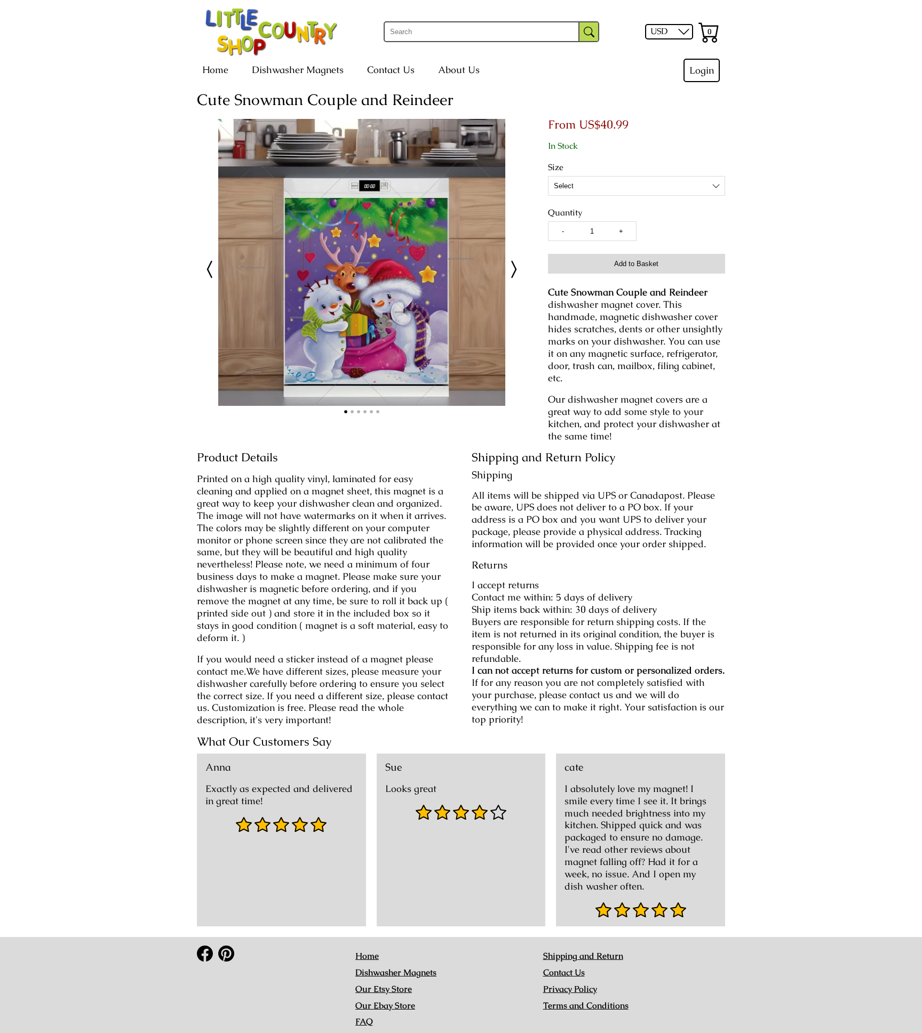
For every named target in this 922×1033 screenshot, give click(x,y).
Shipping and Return (583, 956)
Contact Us (391, 70)
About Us (459, 70)
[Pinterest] (226, 954)
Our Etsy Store (383, 989)
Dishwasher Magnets (298, 70)
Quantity (565, 213)
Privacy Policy (570, 989)
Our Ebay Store (385, 1005)
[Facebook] (205, 954)
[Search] (588, 31)
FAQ (364, 1021)
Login (701, 70)
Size (555, 167)
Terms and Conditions (586, 1005)
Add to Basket (636, 264)
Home (215, 70)
